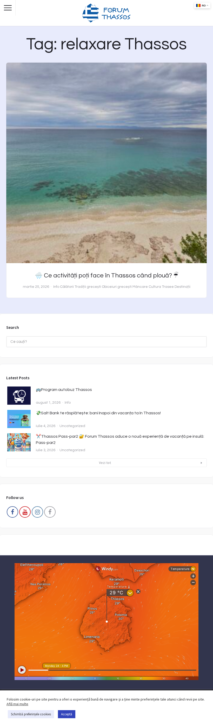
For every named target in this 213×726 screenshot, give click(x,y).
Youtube (25, 513)
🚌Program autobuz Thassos (64, 390)
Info (56, 287)
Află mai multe (17, 704)
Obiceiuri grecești (117, 287)
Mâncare (140, 287)
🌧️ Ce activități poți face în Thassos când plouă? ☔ (106, 275)
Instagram (37, 513)
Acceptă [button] (66, 714)
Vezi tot (105, 462)
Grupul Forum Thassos (50, 513)
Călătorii (67, 287)
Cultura (155, 287)
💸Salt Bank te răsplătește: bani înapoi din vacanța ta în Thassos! (98, 413)
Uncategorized (72, 426)
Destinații (182, 287)
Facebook (12, 513)
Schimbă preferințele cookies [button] (31, 714)
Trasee (168, 287)
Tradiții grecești (88, 287)
